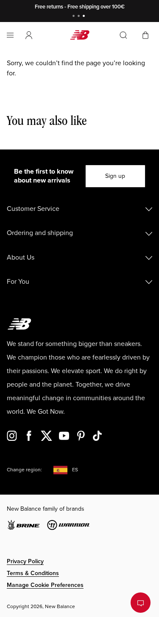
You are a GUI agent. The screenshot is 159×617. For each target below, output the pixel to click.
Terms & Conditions (33, 573)
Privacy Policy (25, 561)
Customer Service (33, 209)
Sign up (115, 176)
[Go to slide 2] (79, 16)
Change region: (24, 470)
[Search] (123, 35)
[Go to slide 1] (74, 16)
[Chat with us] (141, 602)
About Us (20, 257)
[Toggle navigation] (10, 35)
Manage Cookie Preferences (45, 585)
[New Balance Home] (80, 35)
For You (18, 281)
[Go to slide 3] (84, 16)
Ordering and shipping (40, 233)
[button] (29, 35)
